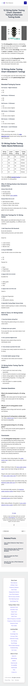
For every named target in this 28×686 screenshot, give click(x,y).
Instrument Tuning (14, 638)
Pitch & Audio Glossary (14, 645)
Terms (12, 680)
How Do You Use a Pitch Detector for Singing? (13, 562)
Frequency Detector (14, 587)
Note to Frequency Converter (14, 618)
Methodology (14, 658)
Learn (14, 631)
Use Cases (14, 650)
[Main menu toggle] (25, 2)
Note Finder (14, 589)
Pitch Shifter (14, 625)
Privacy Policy (7, 680)
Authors (14, 660)
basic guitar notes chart (9, 475)
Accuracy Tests (14, 636)
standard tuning (15, 177)
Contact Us (14, 672)
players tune (10, 418)
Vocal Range (14, 643)
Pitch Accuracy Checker (14, 596)
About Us (14, 656)
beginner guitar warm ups (8, 482)
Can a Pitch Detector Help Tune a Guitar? (13, 543)
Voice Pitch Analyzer (14, 594)
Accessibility (14, 665)
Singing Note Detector (14, 592)
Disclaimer (17, 680)
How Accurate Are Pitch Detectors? (11, 556)
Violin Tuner (14, 616)
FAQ (14, 669)
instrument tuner (5, 498)
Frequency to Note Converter (14, 621)
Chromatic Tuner (14, 609)
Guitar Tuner (14, 611)
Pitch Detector (12, 517)
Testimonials (14, 667)
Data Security (14, 663)
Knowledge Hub (14, 634)
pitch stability (13, 195)
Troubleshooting (14, 647)
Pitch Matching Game (14, 598)
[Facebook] (14, 525)
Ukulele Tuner (14, 614)
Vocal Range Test (14, 601)
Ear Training (14, 640)
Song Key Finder (14, 623)
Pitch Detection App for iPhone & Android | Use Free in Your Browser (13, 550)
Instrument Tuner (14, 607)
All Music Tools (14, 585)
